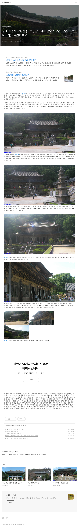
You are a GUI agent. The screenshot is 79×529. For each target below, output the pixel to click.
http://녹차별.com (12, 72)
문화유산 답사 (6, 2)
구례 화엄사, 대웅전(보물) (12, 433)
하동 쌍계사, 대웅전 (10, 431)
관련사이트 (5, 518)
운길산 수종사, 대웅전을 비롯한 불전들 (16, 438)
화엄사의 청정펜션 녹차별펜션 (18, 75)
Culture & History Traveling (10, 521)
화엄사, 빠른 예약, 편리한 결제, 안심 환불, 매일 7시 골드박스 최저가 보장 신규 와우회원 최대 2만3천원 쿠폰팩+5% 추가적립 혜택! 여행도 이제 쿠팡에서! (38, 64)
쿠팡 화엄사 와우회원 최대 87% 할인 (21, 60)
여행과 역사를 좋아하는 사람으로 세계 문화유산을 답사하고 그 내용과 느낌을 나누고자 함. (31, 498)
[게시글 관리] (14, 419)
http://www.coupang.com (14, 57)
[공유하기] (12, 419)
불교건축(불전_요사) (10, 425)
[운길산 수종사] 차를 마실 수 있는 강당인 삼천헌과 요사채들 (21, 436)
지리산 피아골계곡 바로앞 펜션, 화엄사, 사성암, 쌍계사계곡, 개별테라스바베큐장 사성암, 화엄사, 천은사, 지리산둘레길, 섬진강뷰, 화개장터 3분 (32, 79)
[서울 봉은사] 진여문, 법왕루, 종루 (14, 429)
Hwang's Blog (6, 525)
